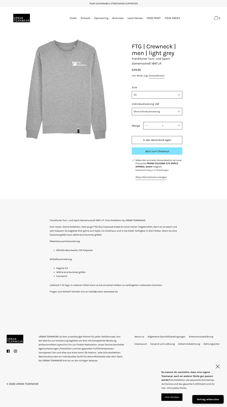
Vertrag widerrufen (208, 399)
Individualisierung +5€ (145, 103)
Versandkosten (157, 75)
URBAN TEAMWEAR (27, 383)
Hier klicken (172, 397)
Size (134, 87)
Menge (136, 125)
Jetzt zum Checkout (157, 151)
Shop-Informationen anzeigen (151, 177)
